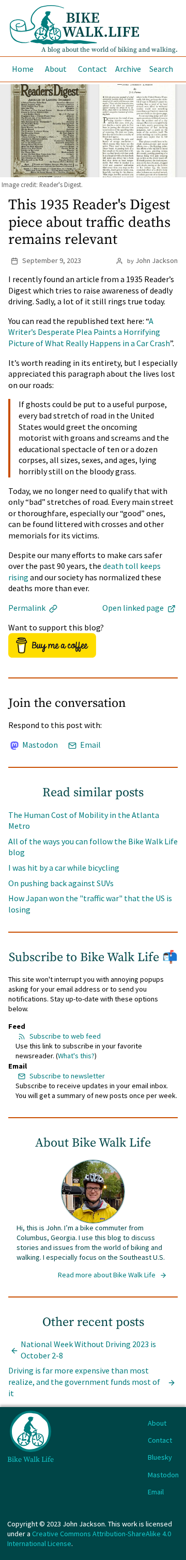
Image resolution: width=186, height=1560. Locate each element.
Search (161, 69)
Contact (92, 69)
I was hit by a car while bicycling (63, 867)
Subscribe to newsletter (67, 1075)
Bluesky (160, 1457)
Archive (128, 69)
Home (23, 69)
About (56, 69)
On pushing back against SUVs (61, 883)
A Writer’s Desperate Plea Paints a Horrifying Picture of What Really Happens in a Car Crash (89, 332)
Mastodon (39, 744)
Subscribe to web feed (65, 1036)
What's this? (76, 1055)
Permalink (27, 608)
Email (90, 744)
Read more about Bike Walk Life (107, 1274)
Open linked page (133, 608)
